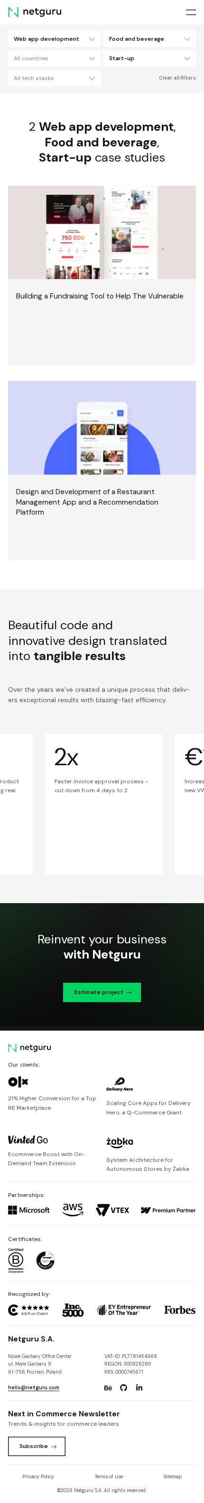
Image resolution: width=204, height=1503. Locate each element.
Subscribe (33, 1446)
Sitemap (173, 1477)
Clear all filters (177, 78)
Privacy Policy (38, 1477)
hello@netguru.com (33, 1388)
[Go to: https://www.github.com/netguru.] (124, 1388)
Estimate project (98, 992)
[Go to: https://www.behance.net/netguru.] (108, 1388)
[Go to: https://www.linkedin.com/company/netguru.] (139, 1388)
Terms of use (109, 1477)
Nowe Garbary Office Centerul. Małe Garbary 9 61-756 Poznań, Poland (40, 1364)
